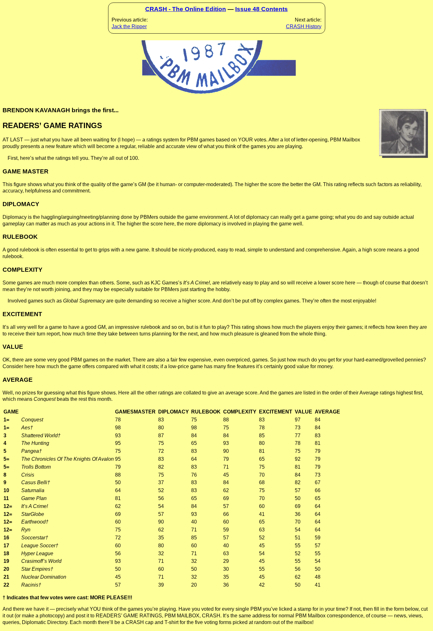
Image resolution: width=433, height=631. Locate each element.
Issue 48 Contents (261, 9)
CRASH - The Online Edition (185, 9)
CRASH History (303, 26)
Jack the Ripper (129, 26)
